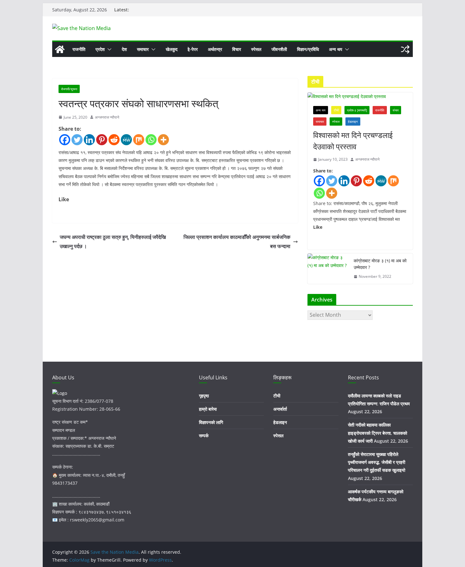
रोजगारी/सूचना (69, 89)
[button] (108, 49)
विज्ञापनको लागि (211, 422)
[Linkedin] (89, 139)
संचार (396, 110)
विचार (236, 49)
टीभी (336, 110)
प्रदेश (100, 49)
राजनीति (78, 49)
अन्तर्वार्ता (280, 409)
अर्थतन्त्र (215, 49)
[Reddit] (114, 139)
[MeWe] (126, 139)
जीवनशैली (279, 49)
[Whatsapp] (151, 139)
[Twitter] (77, 139)
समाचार (143, 49)
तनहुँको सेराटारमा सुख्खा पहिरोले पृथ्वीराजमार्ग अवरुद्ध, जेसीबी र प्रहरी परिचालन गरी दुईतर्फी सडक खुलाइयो (376, 462)
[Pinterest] (101, 139)
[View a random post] (405, 49)
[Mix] (138, 139)
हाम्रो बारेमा (208, 409)
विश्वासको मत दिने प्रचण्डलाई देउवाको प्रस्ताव (353, 141)
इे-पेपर (193, 49)
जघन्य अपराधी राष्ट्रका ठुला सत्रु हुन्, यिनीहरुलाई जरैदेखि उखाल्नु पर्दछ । (113, 242)
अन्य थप (335, 49)
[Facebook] (64, 139)
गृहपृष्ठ (204, 396)
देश (124, 49)
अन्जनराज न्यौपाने (107, 117)
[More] (163, 139)
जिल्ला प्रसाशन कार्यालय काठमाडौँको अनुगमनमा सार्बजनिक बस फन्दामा (236, 242)
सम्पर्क (203, 436)
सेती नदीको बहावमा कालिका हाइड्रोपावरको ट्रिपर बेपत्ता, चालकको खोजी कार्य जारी (377, 433)
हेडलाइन (353, 121)
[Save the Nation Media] (59, 49)
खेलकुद (171, 49)
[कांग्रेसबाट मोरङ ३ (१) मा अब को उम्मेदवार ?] (328, 268)
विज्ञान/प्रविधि (308, 49)
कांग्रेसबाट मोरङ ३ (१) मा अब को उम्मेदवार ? (380, 264)
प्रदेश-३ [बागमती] (357, 110)
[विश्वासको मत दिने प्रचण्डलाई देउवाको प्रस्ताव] (360, 96)
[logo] (59, 393)
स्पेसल (256, 49)
